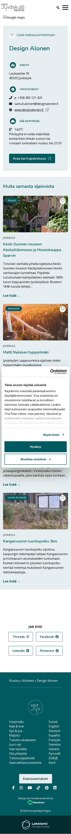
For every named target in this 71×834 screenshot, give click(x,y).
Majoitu (14, 735)
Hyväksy (35, 446)
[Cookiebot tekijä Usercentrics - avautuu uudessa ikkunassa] (50, 371)
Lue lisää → (11, 295)
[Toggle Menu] (66, 7)
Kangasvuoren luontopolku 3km (30, 541)
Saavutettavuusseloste (25, 763)
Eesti (52, 763)
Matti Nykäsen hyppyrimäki (25, 352)
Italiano (54, 749)
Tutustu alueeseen (22, 740)
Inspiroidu (16, 722)
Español (54, 735)
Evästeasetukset (35, 779)
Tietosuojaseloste (22, 758)
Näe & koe (16, 726)
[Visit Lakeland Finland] (35, 824)
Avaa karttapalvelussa (34, 158)
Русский (54, 753)
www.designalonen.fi (36, 110)
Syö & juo (15, 731)
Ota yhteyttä (18, 753)
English (54, 726)
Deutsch (54, 731)
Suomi (53, 722)
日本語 (53, 758)
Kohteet (28, 681)
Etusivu (14, 681)
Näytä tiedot (51, 434)
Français (54, 740)
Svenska (54, 744)
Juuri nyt (15, 744)
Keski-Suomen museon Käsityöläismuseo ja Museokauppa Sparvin (32, 250)
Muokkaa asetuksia (33, 459)
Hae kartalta (18, 749)
